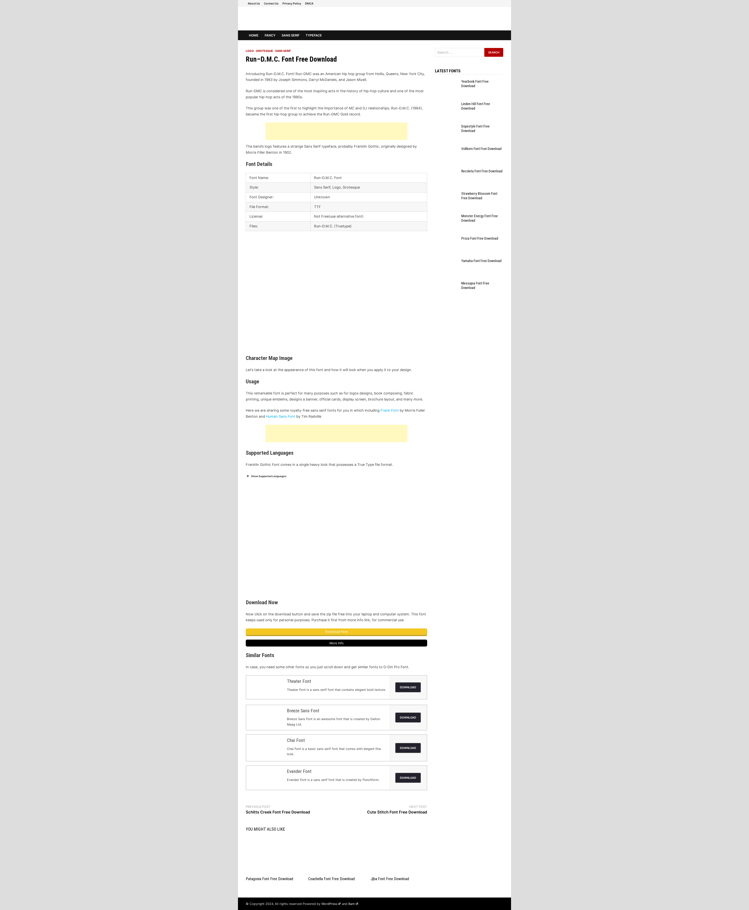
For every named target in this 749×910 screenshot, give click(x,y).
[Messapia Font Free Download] (446, 284)
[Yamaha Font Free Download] (446, 261)
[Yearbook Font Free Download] (446, 82)
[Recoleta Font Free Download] (446, 172)
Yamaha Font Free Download (481, 261)
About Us (254, 3)
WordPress (329, 904)
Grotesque (264, 50)
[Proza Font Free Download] (446, 239)
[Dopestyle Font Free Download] (446, 127)
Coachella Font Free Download (331, 878)
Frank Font (390, 410)
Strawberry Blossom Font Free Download (479, 195)
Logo (250, 50)
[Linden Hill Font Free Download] (446, 104)
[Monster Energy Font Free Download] (446, 216)
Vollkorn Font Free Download (481, 149)
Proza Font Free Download (479, 238)
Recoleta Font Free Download (481, 171)
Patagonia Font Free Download (269, 878)
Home (253, 35)
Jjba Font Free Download (390, 878)
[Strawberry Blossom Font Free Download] (446, 194)
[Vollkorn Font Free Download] (446, 149)
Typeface (314, 35)
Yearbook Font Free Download (475, 83)
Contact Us (271, 3)
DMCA (309, 3)
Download (408, 687)
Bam (351, 904)
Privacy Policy (291, 3)
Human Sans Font (280, 416)
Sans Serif (290, 35)
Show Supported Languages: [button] (269, 476)
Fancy (270, 35)
